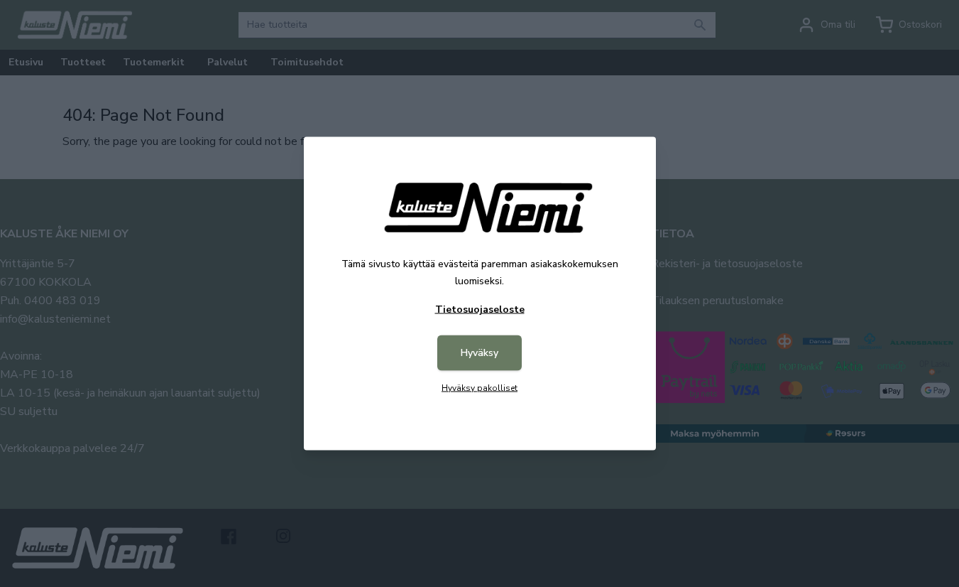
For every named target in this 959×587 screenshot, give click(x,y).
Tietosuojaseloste (480, 309)
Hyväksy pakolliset (479, 388)
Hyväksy (479, 353)
